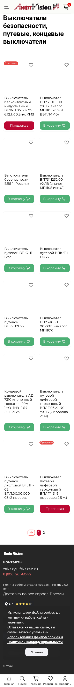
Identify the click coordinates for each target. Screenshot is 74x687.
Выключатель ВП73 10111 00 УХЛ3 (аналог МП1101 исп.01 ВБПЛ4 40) (51, 106)
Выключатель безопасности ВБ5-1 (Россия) (16, 179)
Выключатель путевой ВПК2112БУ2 (16, 322)
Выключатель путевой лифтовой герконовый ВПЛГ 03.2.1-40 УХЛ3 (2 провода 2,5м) (54, 403)
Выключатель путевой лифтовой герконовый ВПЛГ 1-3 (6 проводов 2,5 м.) (53, 487)
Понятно (37, 652)
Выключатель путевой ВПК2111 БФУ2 (54, 253)
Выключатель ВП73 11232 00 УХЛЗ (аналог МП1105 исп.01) (52, 181)
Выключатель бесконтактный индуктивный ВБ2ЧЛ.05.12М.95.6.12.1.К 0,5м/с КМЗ (19, 106)
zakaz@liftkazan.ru (20, 569)
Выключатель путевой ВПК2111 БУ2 (18, 253)
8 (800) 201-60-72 (17, 574)
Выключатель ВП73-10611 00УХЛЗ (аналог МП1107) (53, 324)
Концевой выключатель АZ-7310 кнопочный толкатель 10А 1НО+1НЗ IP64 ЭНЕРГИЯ (19, 401)
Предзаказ (19, 125)
